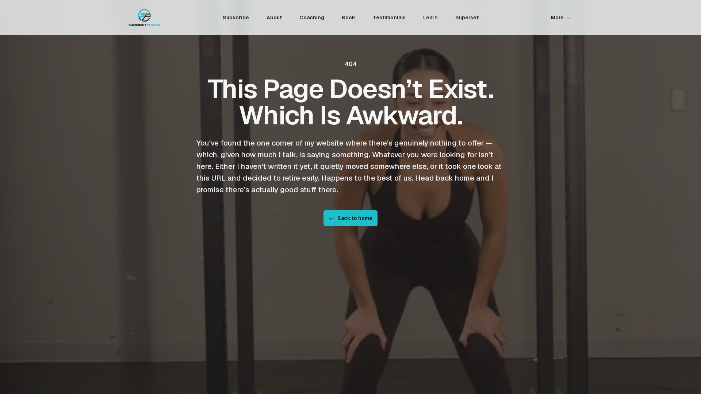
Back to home (354, 218)
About (274, 17)
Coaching (311, 17)
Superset (467, 17)
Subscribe (236, 17)
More (557, 17)
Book (348, 17)
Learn (430, 17)
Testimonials (389, 17)
